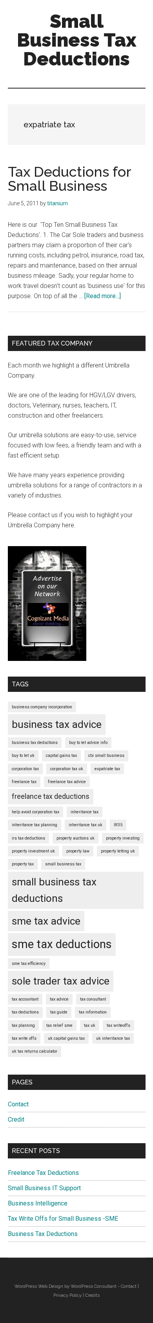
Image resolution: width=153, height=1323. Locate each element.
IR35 (118, 824)
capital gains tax (61, 755)
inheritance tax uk (85, 824)
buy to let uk (23, 755)
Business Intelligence (37, 1203)
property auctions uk (75, 838)
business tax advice (57, 724)
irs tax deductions (28, 838)
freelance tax (24, 781)
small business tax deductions (54, 890)
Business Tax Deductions (43, 1234)
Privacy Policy (67, 1295)
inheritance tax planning (34, 824)
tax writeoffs (118, 1025)
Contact (18, 1104)
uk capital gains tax (66, 1038)
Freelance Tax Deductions (43, 1172)
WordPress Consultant (94, 1286)
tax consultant (93, 999)
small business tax (63, 864)
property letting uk (118, 851)
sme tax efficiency (29, 963)
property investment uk (33, 851)
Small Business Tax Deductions (77, 40)
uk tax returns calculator (34, 1051)
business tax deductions (35, 742)
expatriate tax (107, 768)
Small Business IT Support (44, 1188)
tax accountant (25, 999)
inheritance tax (84, 811)
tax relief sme (59, 1025)
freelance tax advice (67, 781)
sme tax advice (46, 921)
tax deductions (25, 1012)
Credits (92, 1295)
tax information (93, 1012)
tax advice (59, 999)
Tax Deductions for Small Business (69, 178)
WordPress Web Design (39, 1286)
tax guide (58, 1012)
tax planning (23, 1025)
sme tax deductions (62, 944)
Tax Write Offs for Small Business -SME (63, 1218)
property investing (123, 838)
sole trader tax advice (60, 981)
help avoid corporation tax (35, 811)
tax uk (89, 1025)
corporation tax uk (66, 768)
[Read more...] (102, 296)
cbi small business (106, 755)
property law (77, 851)
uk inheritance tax (113, 1038)
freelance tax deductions (50, 796)
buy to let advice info (88, 742)
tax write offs (24, 1038)
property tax (23, 864)
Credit (16, 1119)
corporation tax (25, 768)
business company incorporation (42, 706)
